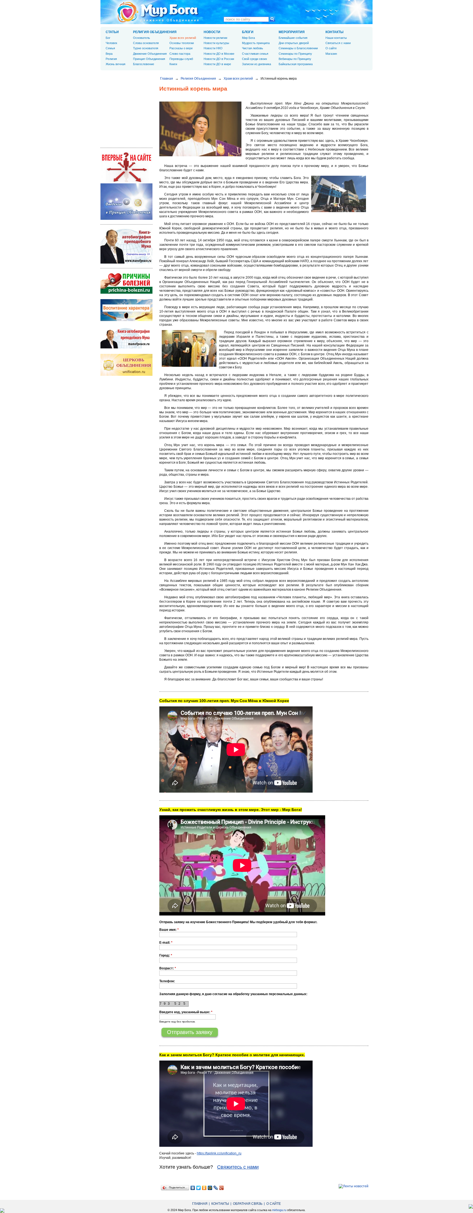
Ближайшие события (293, 37)
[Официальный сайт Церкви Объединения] (126, 375)
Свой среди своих (254, 58)
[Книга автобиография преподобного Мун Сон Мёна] (126, 347)
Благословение (143, 64)
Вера (109, 53)
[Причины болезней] (126, 292)
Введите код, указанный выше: (185, 1012)
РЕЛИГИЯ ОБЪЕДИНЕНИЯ (155, 32)
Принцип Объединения (149, 58)
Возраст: (167, 968)
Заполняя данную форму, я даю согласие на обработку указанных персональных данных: (233, 994)
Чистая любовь (252, 48)
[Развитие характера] (126, 320)
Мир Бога (248, 37)
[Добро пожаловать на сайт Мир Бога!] (126, 181)
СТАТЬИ (112, 32)
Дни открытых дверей (294, 43)
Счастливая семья (255, 53)
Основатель (141, 37)
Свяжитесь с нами (238, 1167)
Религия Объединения (198, 78)
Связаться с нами (338, 43)
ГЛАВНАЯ (199, 1204)
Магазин (331, 53)
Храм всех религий (238, 78)
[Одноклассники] (204, 1187)
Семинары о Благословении (298, 48)
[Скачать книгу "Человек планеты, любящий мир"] (126, 262)
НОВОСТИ (212, 32)
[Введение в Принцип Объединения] (126, 219)
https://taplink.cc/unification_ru (219, 1153)
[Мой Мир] (210, 1187)
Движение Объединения (150, 53)
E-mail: (165, 943)
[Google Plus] (221, 1187)
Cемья (110, 48)
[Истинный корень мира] (200, 155)
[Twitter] (198, 1187)
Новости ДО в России (219, 58)
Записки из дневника (256, 64)
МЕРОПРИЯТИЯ (292, 32)
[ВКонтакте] (193, 1187)
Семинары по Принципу (295, 53)
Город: (165, 955)
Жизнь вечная (115, 64)
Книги (173, 64)
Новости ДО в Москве (219, 53)
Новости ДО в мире (217, 64)
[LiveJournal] (216, 1187)
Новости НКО (213, 48)
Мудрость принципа (256, 43)
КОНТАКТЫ (334, 32)
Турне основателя (145, 48)
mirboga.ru (279, 1210)
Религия (111, 58)
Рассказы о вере (181, 48)
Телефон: (167, 981)
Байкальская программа (296, 64)
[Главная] (158, 12)
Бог (108, 37)
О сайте (331, 48)
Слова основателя (146, 43)
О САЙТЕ (273, 1204)
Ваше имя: (169, 930)
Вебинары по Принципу (295, 58)
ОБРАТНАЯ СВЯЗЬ (248, 1204)
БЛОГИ (247, 32)
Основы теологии (181, 43)
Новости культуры (216, 43)
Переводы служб (181, 58)
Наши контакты (336, 37)
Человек (111, 43)
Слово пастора (179, 53)
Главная (166, 78)
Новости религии (215, 37)
